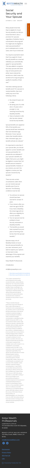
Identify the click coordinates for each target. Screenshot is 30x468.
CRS (3, 459)
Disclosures (6, 449)
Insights (19, 20)
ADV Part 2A (6, 455)
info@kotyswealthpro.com (11, 440)
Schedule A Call (28, 30)
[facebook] (3, 443)
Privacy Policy (6, 452)
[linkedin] (7, 443)
